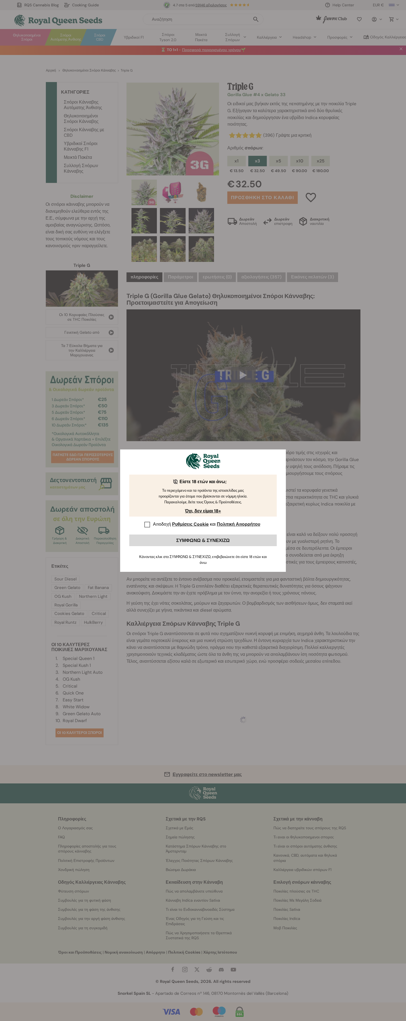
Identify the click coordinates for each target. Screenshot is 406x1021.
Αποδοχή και (206, 524)
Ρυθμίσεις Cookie (190, 524)
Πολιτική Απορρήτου (238, 524)
